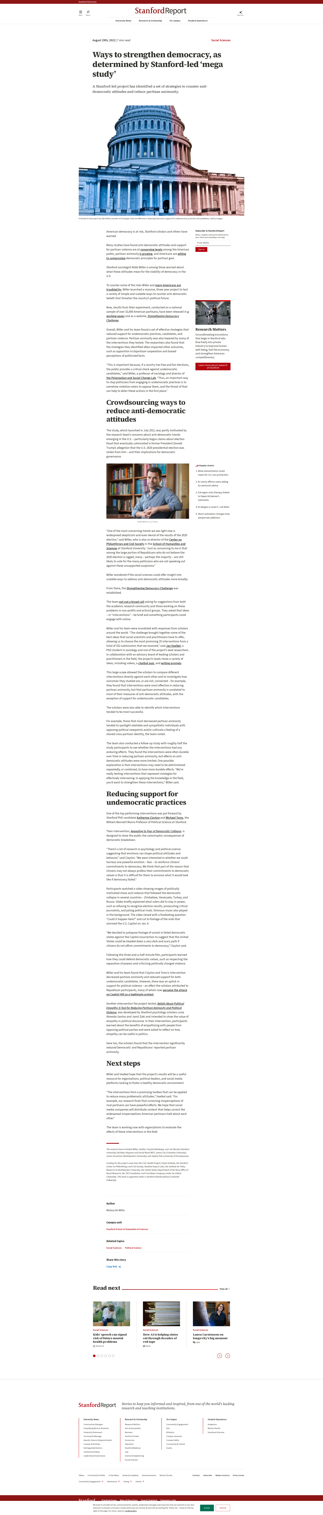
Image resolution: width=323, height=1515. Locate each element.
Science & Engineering (134, 1455)
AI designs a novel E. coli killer (213, 507)
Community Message (93, 1436)
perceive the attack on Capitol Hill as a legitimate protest (146, 992)
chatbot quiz (146, 663)
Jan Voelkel (173, 646)
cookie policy (131, 1511)
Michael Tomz (174, 818)
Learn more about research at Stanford (212, 366)
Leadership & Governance (94, 1455)
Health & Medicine (133, 1448)
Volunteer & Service (216, 1432)
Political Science (133, 1248)
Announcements (149, 1475)
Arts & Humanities (133, 1428)
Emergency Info (168, 1500)
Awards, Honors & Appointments (98, 1440)
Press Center (238, 1475)
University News (123, 20)
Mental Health (214, 1428)
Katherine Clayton (148, 818)
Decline (223, 1508)
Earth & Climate (132, 1436)
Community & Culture (175, 1444)
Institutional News (92, 1452)
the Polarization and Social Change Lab (131, 378)
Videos (81, 1475)
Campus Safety (172, 1440)
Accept (207, 1508)
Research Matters (132, 1424)
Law (126, 1452)
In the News (114, 1475)
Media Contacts (223, 1475)
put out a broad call (131, 602)
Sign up (201, 249)
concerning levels (151, 249)
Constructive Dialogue (93, 1424)
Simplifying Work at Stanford (96, 1428)
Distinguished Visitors (93, 1448)
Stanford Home (109, 1500)
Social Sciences (221, 40)
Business (128, 1432)
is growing (146, 254)
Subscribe (207, 1475)
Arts (168, 1428)
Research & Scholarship (150, 20)
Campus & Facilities (92, 1444)
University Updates (130, 1475)
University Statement (93, 1432)
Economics (129, 1440)
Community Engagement (177, 1424)
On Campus (175, 20)
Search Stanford (149, 1500)
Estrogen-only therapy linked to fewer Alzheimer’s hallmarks (213, 496)
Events (169, 1448)
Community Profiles (96, 1475)
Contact (196, 1475)
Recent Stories (166, 1475)
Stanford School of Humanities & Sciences (127, 1229)
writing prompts (171, 663)
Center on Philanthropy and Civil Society (144, 542)
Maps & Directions (129, 1500)
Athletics (170, 1432)
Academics (212, 1424)
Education (129, 1444)
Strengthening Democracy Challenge (150, 588)
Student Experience (198, 20)
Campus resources (174, 1436)
